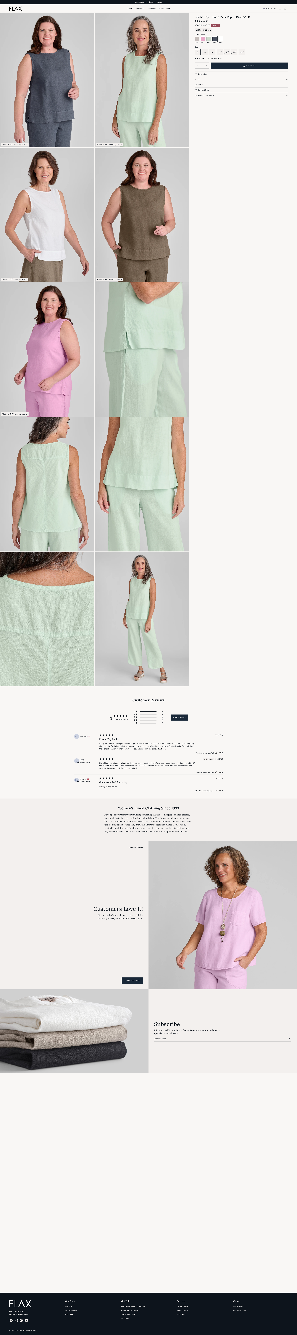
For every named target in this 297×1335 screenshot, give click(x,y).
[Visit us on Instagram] (16, 1320)
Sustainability (71, 1310)
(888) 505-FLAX (17, 1311)
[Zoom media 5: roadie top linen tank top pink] (47, 349)
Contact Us (238, 1306)
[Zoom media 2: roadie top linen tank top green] (142, 80)
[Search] (275, 8)
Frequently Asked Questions (133, 1306)
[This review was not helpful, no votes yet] (220, 753)
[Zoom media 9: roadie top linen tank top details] (47, 619)
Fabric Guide (214, 58)
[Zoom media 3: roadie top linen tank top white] (47, 215)
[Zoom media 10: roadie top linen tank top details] (142, 619)
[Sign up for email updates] (289, 1038)
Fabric (200, 84)
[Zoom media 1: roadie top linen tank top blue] (47, 80)
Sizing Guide (182, 1306)
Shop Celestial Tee (132, 980)
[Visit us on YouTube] (26, 1320)
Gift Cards (181, 1314)
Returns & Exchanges (130, 1310)
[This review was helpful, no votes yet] (215, 790)
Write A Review (179, 717)
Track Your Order (128, 1314)
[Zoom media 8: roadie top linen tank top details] (142, 484)
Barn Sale (69, 1314)
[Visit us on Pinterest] (21, 1320)
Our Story (69, 1306)
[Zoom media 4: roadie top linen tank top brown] (142, 215)
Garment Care (203, 90)
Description (202, 74)
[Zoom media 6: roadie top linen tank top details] (142, 349)
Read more (162, 749)
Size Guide (199, 58)
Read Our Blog (239, 1310)
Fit (199, 79)
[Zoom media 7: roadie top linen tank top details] (47, 484)
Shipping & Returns (206, 95)
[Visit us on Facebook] (11, 1320)
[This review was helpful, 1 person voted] (216, 753)
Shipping (125, 1318)
